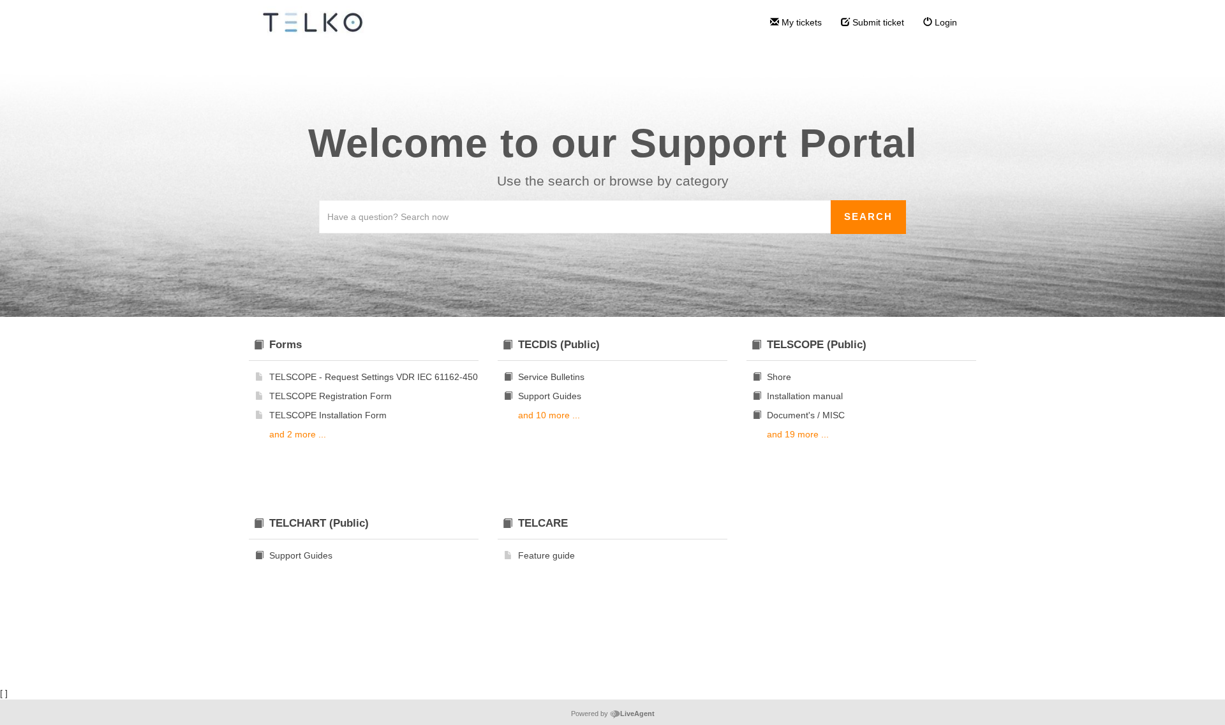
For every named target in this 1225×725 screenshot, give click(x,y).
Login (944, 22)
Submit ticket (877, 22)
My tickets (800, 22)
